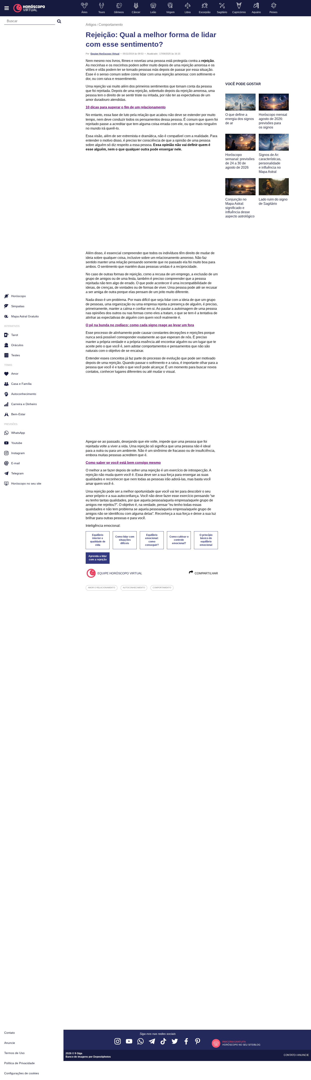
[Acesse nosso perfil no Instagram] (117, 1042)
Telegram (17, 473)
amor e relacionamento (101, 588)
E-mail (15, 463)
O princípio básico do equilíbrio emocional (206, 540)
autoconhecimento (134, 588)
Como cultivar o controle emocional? (179, 540)
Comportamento (111, 24)
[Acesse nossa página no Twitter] (174, 1042)
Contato (9, 1032)
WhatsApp (18, 432)
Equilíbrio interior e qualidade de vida (97, 540)
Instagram (18, 453)
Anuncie (9, 1043)
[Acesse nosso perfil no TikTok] (163, 1042)
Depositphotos (102, 1056)
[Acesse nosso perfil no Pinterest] (197, 1042)
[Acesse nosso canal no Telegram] (152, 1042)
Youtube (16, 443)
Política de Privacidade (19, 1063)
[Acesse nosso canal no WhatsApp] (140, 1042)
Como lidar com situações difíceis (124, 540)
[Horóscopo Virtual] (29, 8)
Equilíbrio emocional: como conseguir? (152, 540)
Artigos (91, 24)
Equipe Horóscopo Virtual (105, 53)
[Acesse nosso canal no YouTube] (129, 1042)
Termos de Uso (14, 1053)
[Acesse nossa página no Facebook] (186, 1042)
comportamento (162, 588)
